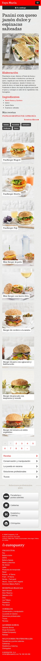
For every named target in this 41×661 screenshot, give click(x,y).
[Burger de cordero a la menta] (18, 318)
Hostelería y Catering (10, 646)
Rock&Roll (15, 125)
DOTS (4, 558)
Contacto (4, 538)
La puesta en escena (12, 466)
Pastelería (6, 602)
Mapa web (11, 538)
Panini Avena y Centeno (13, 100)
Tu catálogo (21, 8)
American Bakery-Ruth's (11, 584)
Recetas (7, 456)
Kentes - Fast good (9, 579)
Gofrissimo (26, 125)
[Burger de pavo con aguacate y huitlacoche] (18, 352)
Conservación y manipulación (16, 461)
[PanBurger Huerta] (18, 182)
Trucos (6, 477)
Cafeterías (6, 643)
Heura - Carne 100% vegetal (12, 581)
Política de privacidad (21, 538)
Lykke (4, 567)
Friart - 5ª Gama (8, 577)
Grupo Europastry (8, 630)
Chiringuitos (6, 648)
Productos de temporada (11, 569)
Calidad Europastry (9, 632)
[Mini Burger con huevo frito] (18, 284)
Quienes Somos (8, 627)
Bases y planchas (8, 562)
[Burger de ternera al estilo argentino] (18, 420)
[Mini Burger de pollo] (18, 250)
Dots (4, 597)
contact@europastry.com (10, 654)
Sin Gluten (6, 565)
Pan (3, 553)
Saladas (6, 125)
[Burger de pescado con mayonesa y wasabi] (18, 386)
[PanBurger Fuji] (18, 216)
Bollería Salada (7, 560)
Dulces (16, 128)
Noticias (5, 634)
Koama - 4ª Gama (8, 574)
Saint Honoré (7, 590)
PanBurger (7, 128)
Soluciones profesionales (14, 471)
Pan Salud (6, 605)
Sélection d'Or (7, 595)
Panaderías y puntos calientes (13, 641)
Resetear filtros (30, 120)
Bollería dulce (7, 555)
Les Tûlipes (6, 600)
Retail (4, 572)
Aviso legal (31, 538)
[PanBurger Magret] (18, 148)
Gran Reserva (7, 593)
